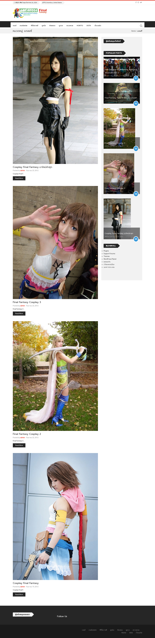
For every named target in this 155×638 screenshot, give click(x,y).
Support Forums (109, 253)
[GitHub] (138, 2)
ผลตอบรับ (107, 262)
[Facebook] (136, 2)
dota (89, 25)
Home (133, 31)
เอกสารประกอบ (109, 267)
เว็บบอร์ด (98, 25)
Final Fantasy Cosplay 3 (27, 302)
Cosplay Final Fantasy (26, 583)
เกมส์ (14, 25)
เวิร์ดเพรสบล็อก (109, 264)
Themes (107, 256)
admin (22, 170)
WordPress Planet (110, 259)
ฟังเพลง (52, 25)
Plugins (106, 251)
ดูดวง (61, 25)
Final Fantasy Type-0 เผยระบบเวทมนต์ (121, 98)
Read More (19, 178)
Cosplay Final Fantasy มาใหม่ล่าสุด (32, 167)
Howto (80, 25)
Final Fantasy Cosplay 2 (27, 434)
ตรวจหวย (69, 25)
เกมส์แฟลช (23, 25)
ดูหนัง (44, 25)
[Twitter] (141, 2)
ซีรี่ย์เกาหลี (34, 25)
